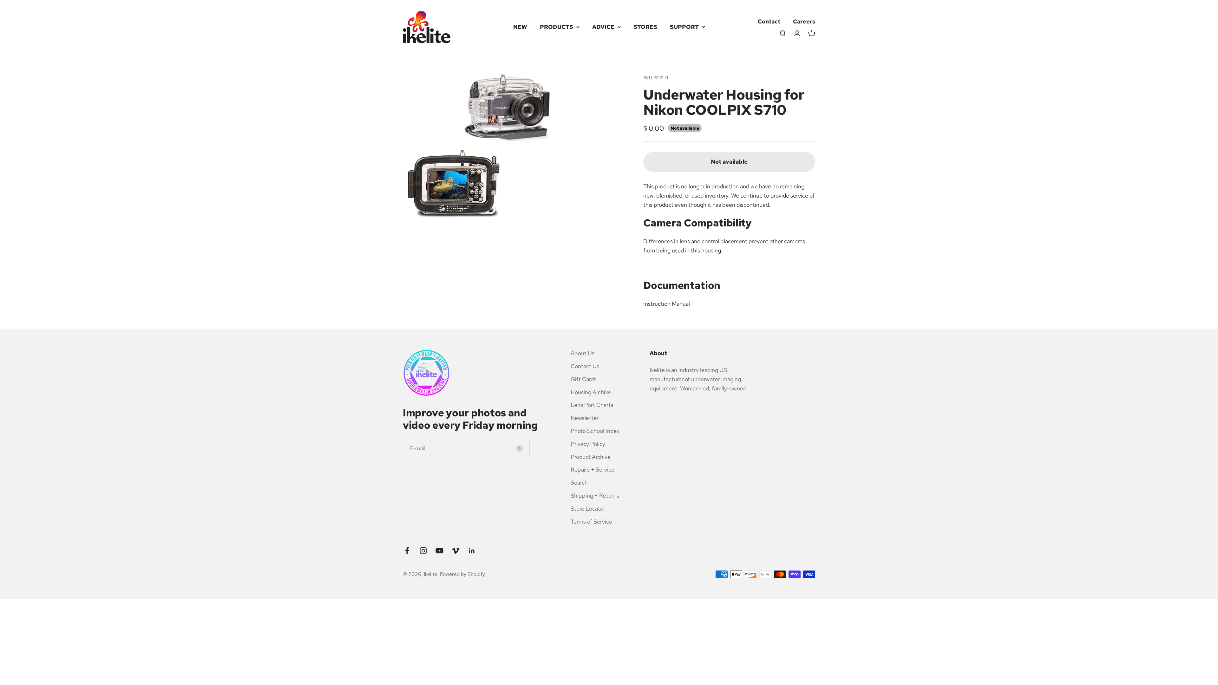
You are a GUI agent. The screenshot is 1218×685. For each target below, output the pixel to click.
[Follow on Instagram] (423, 550)
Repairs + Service (592, 469)
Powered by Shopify (462, 574)
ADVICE (603, 26)
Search (579, 482)
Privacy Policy (588, 443)
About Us (582, 353)
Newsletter (585, 417)
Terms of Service (591, 521)
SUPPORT (684, 26)
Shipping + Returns (595, 495)
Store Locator (588, 508)
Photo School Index (595, 430)
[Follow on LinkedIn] (472, 550)
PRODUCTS (556, 26)
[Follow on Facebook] (407, 550)
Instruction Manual (666, 303)
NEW (520, 26)
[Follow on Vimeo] (455, 550)
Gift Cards (583, 379)
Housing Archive (591, 392)
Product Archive (591, 456)
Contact (769, 21)
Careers (804, 21)
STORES (645, 26)
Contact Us (585, 366)
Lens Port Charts (592, 404)
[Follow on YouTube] (439, 550)
